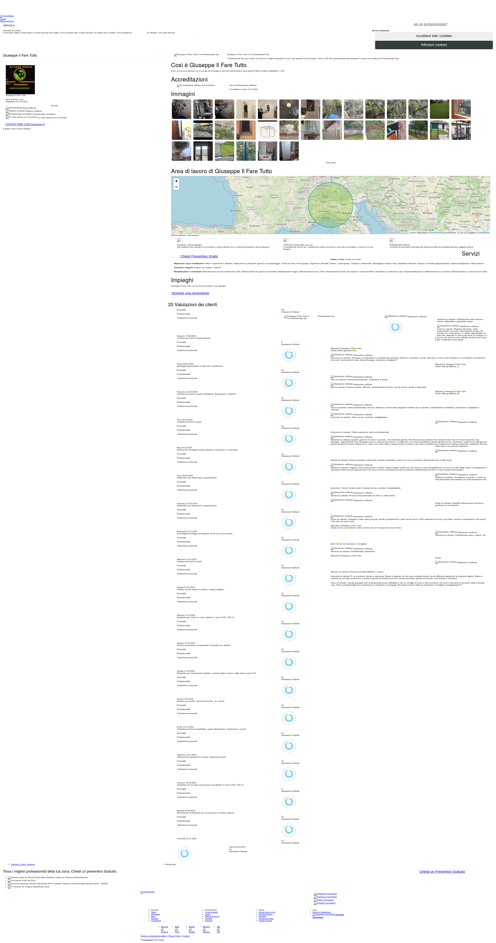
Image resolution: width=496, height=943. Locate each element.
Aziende (208, 921)
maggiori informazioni (185, 33)
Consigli (208, 918)
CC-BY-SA (462, 232)
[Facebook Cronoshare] (325, 897)
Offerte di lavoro (212, 916)
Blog (153, 916)
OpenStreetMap (436, 232)
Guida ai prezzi (265, 921)
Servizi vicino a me (267, 912)
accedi (3, 19)
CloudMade (484, 232)
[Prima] (354, 130)
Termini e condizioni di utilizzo (153, 936)
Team (153, 912)
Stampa (154, 918)
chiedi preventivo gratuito (473, 22)
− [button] (176, 186)
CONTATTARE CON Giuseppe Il (25, 124)
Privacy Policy (174, 936)
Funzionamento (266, 914)
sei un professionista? (430, 24)
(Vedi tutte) (331, 163)
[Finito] (440, 130)
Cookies (185, 936)
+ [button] (176, 181)
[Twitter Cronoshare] (324, 900)
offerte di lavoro (7, 21)
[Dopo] (418, 130)
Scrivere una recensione (190, 293)
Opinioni (262, 916)
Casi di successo (266, 918)
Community (156, 921)
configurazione (139, 33)
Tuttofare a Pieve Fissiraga (23, 864)
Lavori (207, 914)
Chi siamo (155, 914)
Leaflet (413, 232)
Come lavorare (211, 912)
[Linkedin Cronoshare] (325, 903)
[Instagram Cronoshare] (325, 894)
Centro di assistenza (322, 912)
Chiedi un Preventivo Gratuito (442, 872)
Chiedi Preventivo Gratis (199, 256)
